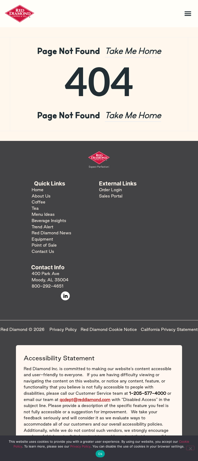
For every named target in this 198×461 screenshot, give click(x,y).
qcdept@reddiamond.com (85, 399)
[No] (190, 448)
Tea (35, 208)
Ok (100, 454)
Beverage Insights (49, 220)
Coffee (38, 202)
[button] (187, 13)
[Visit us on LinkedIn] (65, 295)
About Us (41, 196)
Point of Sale (44, 245)
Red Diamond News (51, 233)
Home (37, 189)
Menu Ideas (43, 214)
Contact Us (43, 251)
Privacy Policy (80, 446)
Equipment (42, 239)
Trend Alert (42, 226)
